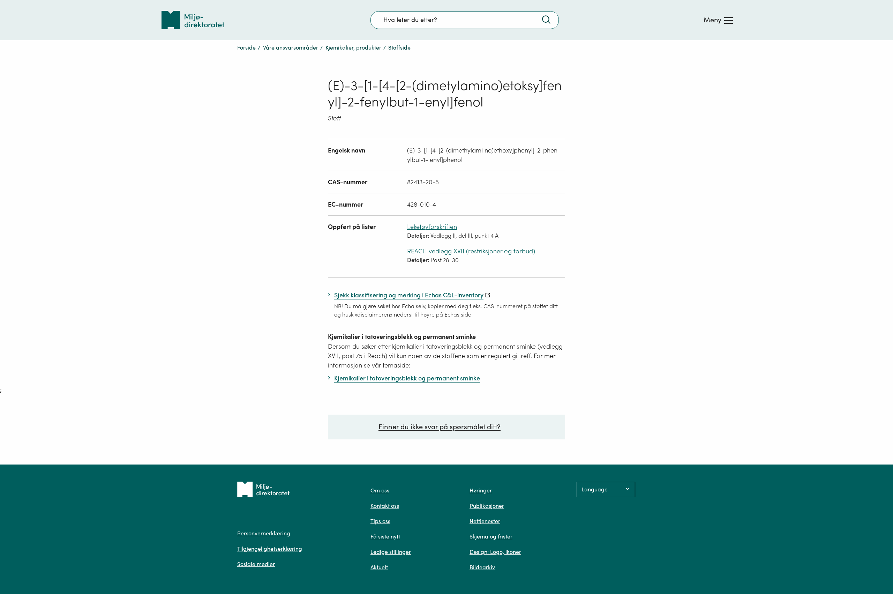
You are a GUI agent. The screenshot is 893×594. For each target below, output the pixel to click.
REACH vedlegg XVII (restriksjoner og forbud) (471, 251)
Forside (246, 47)
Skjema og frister (491, 536)
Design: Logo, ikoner (495, 551)
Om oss (379, 490)
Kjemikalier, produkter (353, 47)
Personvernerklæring (263, 533)
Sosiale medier (256, 563)
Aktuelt (379, 567)
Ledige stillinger (390, 551)
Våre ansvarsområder (290, 47)
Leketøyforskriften (432, 227)
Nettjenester (485, 521)
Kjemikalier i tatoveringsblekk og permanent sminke (402, 337)
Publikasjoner (487, 505)
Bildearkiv (482, 567)
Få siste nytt (385, 536)
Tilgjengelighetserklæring (269, 548)
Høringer (481, 490)
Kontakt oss (384, 505)
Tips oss (380, 521)
